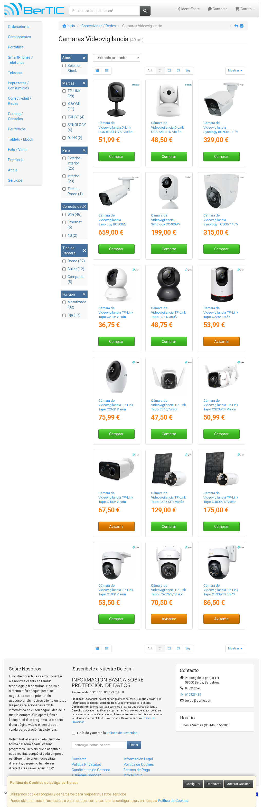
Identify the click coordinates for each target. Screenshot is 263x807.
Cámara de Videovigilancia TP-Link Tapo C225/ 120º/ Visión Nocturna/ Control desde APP (220, 317)
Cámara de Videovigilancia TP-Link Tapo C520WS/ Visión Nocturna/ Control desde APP (168, 594)
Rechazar (214, 784)
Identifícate (190, 9)
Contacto (220, 9)
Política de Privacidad (122, 733)
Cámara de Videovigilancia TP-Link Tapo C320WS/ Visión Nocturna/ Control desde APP (220, 409)
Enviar (133, 745)
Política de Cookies (173, 801)
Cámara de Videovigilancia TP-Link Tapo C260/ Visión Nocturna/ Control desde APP (115, 409)
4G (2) (72, 235)
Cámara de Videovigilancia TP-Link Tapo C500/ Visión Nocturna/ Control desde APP (115, 594)
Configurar (193, 784)
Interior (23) (73, 178)
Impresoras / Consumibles (18, 85)
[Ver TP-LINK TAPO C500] (116, 562)
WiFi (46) (74, 214)
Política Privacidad (86, 764)
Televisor (15, 73)
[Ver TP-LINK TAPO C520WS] (168, 562)
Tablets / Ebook (20, 139)
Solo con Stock (74, 68)
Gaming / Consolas (15, 116)
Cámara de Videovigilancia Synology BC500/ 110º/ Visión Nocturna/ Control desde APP (220, 131)
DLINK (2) (75, 138)
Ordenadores (18, 27)
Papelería (15, 160)
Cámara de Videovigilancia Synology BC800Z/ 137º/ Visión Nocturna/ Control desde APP (115, 224)
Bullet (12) (76, 269)
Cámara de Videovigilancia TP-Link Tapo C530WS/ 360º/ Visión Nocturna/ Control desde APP (220, 594)
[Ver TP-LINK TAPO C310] (168, 377)
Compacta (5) (76, 279)
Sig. (188, 70)
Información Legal (138, 759)
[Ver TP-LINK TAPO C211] (168, 284)
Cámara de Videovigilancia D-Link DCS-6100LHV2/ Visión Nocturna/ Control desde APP (115, 131)
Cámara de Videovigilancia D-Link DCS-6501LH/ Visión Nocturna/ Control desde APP (167, 131)
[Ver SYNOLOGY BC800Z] (116, 192)
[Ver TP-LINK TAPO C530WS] (221, 562)
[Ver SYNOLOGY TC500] (221, 192)
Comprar (116, 156)
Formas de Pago (137, 770)
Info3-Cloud (133, 775)
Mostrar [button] (234, 70)
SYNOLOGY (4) (77, 127)
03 (178, 70)
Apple (12, 170)
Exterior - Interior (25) (75, 163)
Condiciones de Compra (91, 770)
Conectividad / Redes (19, 101)
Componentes (19, 37)
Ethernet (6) (75, 224)
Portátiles (16, 47)
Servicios (15, 180)
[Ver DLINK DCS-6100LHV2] (116, 99)
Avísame (221, 341)
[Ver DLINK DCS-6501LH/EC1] (168, 99)
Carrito (246, 9)
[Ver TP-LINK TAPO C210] (116, 284)
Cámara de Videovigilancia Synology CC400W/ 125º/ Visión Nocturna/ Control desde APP (168, 224)
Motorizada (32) (77, 304)
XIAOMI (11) (74, 106)
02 (169, 70)
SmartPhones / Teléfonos (20, 60)
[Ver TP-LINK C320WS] (221, 377)
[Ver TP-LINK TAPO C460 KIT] (221, 469)
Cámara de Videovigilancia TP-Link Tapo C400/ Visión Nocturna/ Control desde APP (115, 502)
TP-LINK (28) (74, 93)
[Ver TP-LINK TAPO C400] (116, 469)
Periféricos (17, 129)
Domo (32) (76, 261)
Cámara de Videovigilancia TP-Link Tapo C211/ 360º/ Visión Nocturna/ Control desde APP (168, 317)
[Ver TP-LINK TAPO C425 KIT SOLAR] (168, 469)
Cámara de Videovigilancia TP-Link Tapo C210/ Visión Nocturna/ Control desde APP (115, 317)
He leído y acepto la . (107, 733)
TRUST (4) (76, 117)
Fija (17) (74, 315)
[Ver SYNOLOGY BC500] (221, 99)
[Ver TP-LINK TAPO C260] (116, 377)
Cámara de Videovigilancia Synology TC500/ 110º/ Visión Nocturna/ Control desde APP (220, 224)
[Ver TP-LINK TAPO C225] (221, 284)
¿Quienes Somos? (86, 775)
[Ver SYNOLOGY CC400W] (168, 192)
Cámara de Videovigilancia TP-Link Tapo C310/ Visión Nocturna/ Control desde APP (168, 409)
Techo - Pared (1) (75, 191)
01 (160, 70)
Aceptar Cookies (238, 784)
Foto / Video (17, 150)
